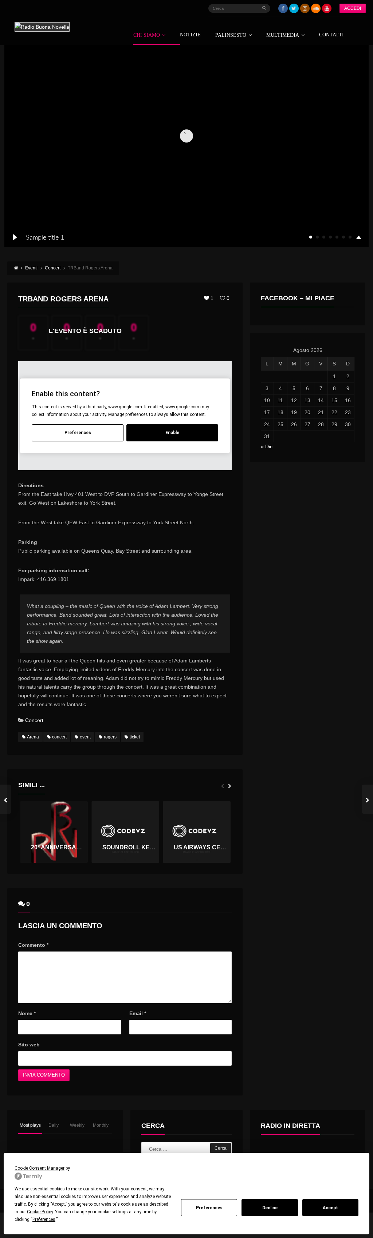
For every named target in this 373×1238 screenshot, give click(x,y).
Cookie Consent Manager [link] (39, 1168)
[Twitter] (294, 8)
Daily (53, 1125)
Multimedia (282, 35)
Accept (330, 1207)
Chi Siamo (146, 35)
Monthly (101, 1125)
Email (137, 1013)
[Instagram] (305, 8)
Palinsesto (230, 35)
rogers (110, 737)
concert (59, 737)
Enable (172, 432)
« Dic (266, 446)
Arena (33, 737)
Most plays (30, 1125)
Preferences (209, 1207)
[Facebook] (283, 8)
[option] (54, 832)
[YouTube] (326, 8)
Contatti (331, 34)
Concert (34, 720)
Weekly (77, 1125)
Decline (270, 1207)
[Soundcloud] (316, 8)
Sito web (29, 1044)
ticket (135, 737)
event (85, 737)
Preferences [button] (43, 1219)
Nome (27, 1013)
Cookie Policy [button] (40, 1211)
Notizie (190, 34)
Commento (33, 945)
